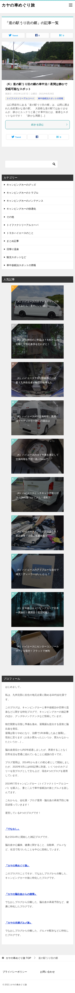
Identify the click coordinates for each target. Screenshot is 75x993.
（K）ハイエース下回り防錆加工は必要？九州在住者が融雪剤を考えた (36, 380)
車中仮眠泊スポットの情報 (50, 98)
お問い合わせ (47, 971)
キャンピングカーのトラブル (22, 192)
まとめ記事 (13, 241)
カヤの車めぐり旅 (18, 5)
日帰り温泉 (13, 249)
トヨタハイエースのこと (20, 233)
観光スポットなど (16, 257)
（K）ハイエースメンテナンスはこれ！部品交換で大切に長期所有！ (37, 533)
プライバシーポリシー (15, 971)
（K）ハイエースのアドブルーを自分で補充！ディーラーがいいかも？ (37, 572)
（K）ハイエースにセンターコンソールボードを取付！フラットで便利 (37, 648)
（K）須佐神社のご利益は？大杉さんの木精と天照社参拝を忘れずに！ (37, 342)
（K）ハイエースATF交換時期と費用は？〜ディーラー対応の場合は (36, 418)
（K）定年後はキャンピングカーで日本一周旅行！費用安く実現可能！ (37, 610)
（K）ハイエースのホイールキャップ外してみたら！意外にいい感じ (37, 303)
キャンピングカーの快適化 (21, 208)
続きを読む (37, 124)
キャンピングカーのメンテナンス (25, 200)
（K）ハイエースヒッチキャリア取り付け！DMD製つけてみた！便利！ (37, 495)
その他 (10, 217)
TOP (18, 958)
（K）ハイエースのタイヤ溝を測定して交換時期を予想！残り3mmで (37, 457)
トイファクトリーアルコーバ (20, 98)
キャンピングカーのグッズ (21, 184)
